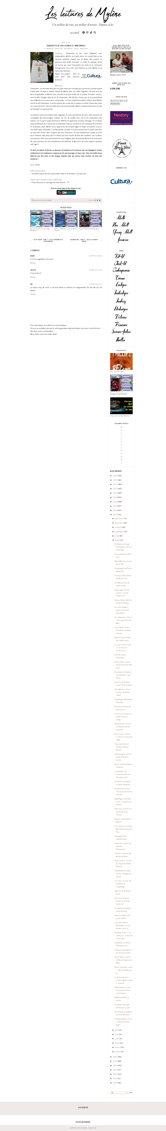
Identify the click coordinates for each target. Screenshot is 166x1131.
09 (121, 430)
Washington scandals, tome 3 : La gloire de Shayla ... (123, 802)
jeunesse (76, 49)
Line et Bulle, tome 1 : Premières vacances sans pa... (123, 630)
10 (121, 433)
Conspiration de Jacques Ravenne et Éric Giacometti (123, 774)
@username (85, 1122)
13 (121, 442)
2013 (115, 1070)
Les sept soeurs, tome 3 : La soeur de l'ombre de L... (123, 648)
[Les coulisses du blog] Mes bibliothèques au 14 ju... (123, 829)
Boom (32, 256)
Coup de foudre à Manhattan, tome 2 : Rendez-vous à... (123, 925)
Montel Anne (84, 49)
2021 (115, 497)
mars (117, 1043)
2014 (115, 1066)
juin (116, 1030)
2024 (115, 484)
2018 (115, 510)
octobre (118, 527)
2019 (115, 506)
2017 (115, 515)
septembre (119, 532)
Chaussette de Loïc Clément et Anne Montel (122, 747)
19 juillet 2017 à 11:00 (95, 270)
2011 (115, 1079)
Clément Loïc (58, 49)
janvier (117, 1052)
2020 (115, 502)
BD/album (50, 49)
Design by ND (92, 1128)
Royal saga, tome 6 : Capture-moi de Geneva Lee (122, 593)
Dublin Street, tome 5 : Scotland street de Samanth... (123, 727)
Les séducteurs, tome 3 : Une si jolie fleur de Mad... (123, 620)
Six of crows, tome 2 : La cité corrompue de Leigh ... (123, 737)
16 (121, 451)
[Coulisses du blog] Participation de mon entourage (123, 547)
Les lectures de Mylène (83, 14)
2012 (115, 1074)
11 (121, 436)
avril (117, 1039)
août (117, 536)
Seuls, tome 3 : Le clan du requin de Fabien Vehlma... (123, 864)
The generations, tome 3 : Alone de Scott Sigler (123, 1022)
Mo (31, 284)
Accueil (74, 33)
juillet (117, 540)
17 (121, 454)
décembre (119, 519)
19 (121, 460)
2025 (115, 480)
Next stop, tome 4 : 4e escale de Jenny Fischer (123, 812)
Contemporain (68, 49)
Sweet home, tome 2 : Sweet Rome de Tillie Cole (123, 665)
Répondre (33, 263)
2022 (115, 493)
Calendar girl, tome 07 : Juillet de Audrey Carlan (124, 757)
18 (44, 49)
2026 (115, 476)
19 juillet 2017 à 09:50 (95, 256)
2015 (115, 1061)
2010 (115, 1083)
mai (116, 1034)
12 (121, 439)
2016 (115, 1057)
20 (121, 463)
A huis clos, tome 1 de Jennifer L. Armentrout (123, 846)
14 (121, 445)
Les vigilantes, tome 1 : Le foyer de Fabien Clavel (123, 692)
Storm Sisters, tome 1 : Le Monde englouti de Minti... (123, 960)
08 (121, 427)
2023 (115, 489)
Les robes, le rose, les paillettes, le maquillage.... (123, 884)
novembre (119, 523)
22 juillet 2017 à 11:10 (95, 284)
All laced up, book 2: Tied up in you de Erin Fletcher (123, 792)
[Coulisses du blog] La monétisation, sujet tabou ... (123, 675)
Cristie (33, 270)
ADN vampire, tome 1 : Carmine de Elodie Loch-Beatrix (123, 990)
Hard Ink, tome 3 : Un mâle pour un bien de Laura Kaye (123, 936)
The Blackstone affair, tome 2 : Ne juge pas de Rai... (123, 874)
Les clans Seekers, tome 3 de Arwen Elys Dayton (122, 610)
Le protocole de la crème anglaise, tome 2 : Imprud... (124, 980)
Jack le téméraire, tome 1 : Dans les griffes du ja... (123, 970)
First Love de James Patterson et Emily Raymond (122, 901)
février (117, 1047)
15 (121, 448)
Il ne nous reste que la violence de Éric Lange (123, 717)
